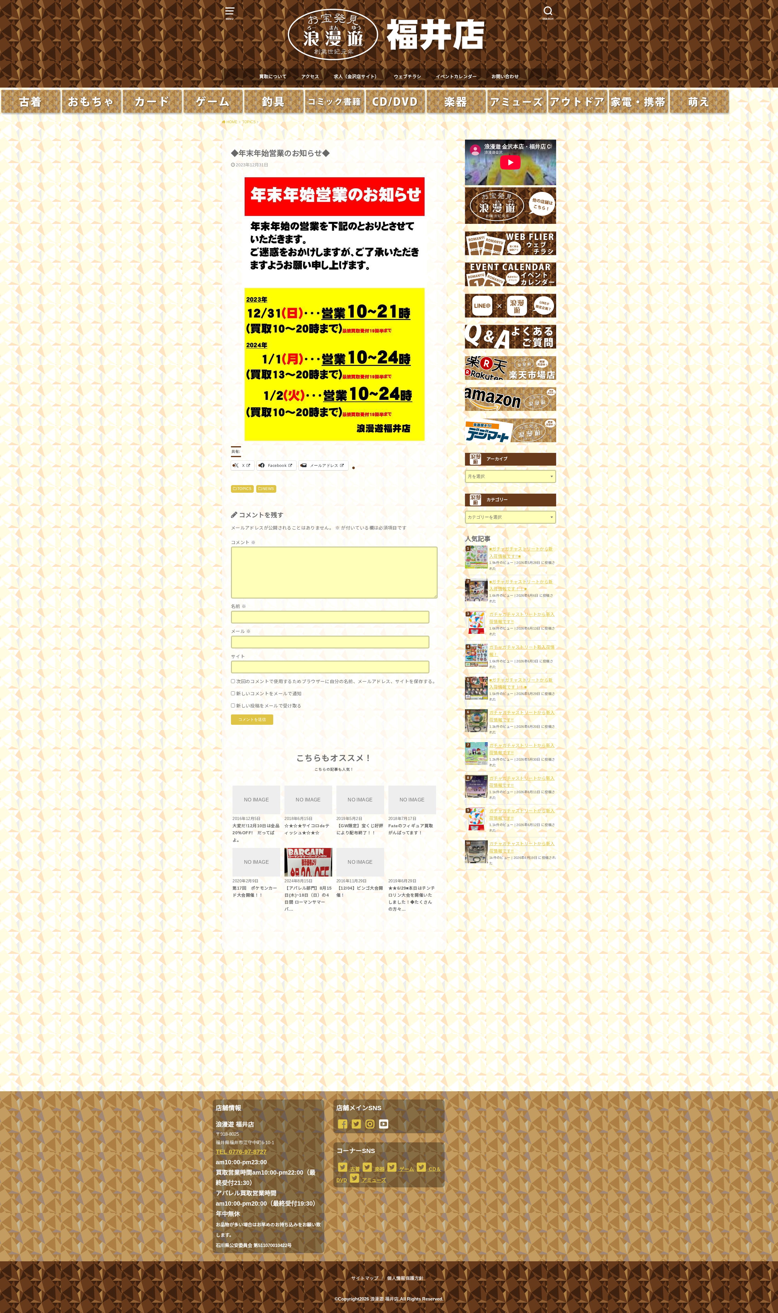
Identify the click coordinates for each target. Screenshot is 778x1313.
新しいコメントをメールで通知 (268, 693)
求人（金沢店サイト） (356, 76)
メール (241, 631)
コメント (243, 542)
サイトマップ (365, 1278)
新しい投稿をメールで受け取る (268, 705)
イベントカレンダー (456, 76)
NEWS (268, 489)
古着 (354, 1169)
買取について (273, 76)
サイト (238, 656)
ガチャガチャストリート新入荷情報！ (522, 651)
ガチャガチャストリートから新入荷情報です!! (522, 618)
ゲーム (406, 1169)
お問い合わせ (505, 76)
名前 (238, 606)
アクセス (310, 76)
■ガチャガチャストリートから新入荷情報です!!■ (521, 553)
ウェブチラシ (407, 76)
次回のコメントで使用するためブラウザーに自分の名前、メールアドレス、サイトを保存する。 (336, 681)
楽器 (379, 1169)
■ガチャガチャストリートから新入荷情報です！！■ (521, 585)
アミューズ (373, 1180)
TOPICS (244, 489)
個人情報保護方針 (405, 1278)
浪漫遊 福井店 (384, 1299)
